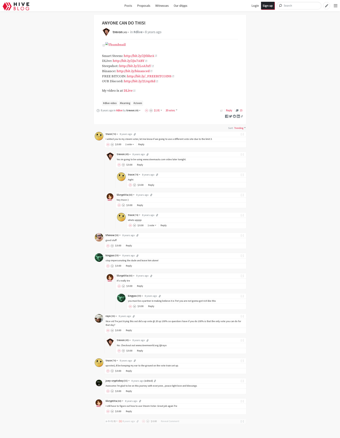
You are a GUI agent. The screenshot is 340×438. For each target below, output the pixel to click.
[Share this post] (241, 116)
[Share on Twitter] (230, 116)
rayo (110, 316)
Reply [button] (141, 144)
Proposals (143, 6)
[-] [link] (242, 134)
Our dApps (180, 6)
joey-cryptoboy (117, 380)
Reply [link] (229, 110)
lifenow (112, 235)
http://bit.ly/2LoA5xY (135, 66)
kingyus (112, 255)
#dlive (138, 32)
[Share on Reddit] (234, 116)
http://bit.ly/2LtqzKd (139, 81)
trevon (120, 32)
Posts (128, 6)
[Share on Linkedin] (238, 116)
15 (241, 110)
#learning (125, 103)
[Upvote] (147, 110)
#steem (138, 103)
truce (111, 134)
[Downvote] (151, 110)
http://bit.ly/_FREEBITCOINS (149, 76)
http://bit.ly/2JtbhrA (139, 56)
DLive (128, 90)
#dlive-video (110, 103)
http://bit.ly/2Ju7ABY (128, 61)
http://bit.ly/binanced (133, 71)
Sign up (268, 6)
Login (255, 6)
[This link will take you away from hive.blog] (103, 45)
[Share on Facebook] (226, 116)
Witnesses (162, 6)
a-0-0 (111, 421)
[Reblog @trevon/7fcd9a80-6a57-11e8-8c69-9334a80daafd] (221, 110)
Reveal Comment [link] (170, 421)
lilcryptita (124, 194)
